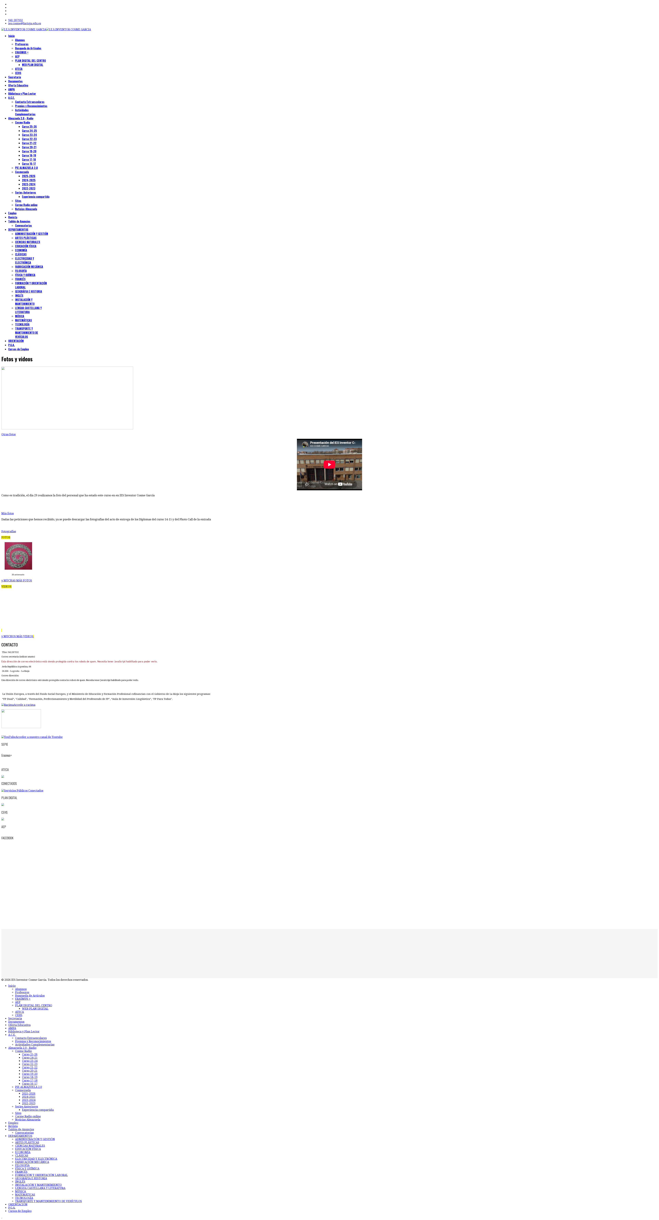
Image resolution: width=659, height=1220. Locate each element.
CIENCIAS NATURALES (27, 242)
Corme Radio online (26, 205)
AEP (17, 56)
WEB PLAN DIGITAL (32, 65)
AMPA (11, 89)
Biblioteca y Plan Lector (22, 94)
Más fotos (7, 513)
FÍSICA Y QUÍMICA (25, 275)
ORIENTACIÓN (16, 341)
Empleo (12, 213)
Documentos (15, 81)
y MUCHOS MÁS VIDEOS (17, 636)
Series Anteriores (25, 192)
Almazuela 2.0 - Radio (20, 118)
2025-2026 (28, 176)
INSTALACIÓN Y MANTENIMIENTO (24, 302)
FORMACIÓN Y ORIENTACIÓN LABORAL (41, 1175)
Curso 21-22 (29, 143)
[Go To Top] (1, 1217)
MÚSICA (19, 316)
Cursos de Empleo (18, 349)
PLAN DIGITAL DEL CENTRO (30, 61)
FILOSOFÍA (21, 271)
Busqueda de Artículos (28, 48)
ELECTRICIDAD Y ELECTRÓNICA (24, 260)
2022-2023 (28, 188)
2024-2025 (29, 180)
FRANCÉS (20, 279)
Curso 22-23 (29, 139)
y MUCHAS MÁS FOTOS (16, 580)
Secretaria (14, 77)
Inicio (11, 36)
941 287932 (15, 20)
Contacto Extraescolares (29, 102)
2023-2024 (29, 184)
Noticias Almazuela (26, 209)
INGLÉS (19, 295)
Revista (12, 217)
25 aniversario (18, 575)
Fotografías (8, 531)
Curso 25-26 (29, 127)
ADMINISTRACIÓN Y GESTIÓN (31, 234)
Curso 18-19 (29, 155)
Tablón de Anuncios (19, 221)
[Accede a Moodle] (21, 727)
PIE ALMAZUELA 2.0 (26, 168)
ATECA (18, 69)
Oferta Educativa (18, 85)
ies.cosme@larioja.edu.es (24, 23)
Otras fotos (8, 434)
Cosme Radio (22, 122)
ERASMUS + (21, 52)
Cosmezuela (22, 172)
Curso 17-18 (29, 159)
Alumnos (20, 40)
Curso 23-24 (29, 135)
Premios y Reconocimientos (31, 106)
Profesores (21, 44)
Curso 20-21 (29, 147)
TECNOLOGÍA (22, 324)
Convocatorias (23, 225)
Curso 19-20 (29, 151)
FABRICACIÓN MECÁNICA (29, 267)
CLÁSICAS (21, 254)
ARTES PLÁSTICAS (26, 238)
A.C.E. (11, 98)
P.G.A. (11, 345)
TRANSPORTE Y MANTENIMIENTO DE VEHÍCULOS (26, 332)
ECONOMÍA (21, 250)
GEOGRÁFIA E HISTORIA (28, 291)
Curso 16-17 (29, 164)
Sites (18, 201)
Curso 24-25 (29, 131)
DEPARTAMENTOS (18, 230)
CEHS (18, 73)
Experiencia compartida (35, 197)
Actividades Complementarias (25, 112)
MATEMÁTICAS (23, 320)
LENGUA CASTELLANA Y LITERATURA (28, 310)
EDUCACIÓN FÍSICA (25, 246)
